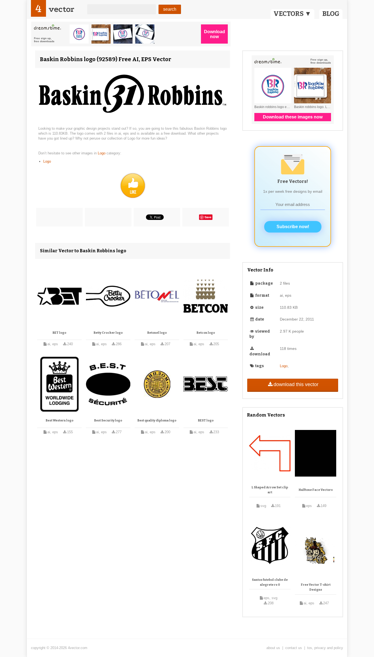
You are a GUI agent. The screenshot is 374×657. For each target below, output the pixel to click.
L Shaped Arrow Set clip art (270, 490)
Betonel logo (157, 333)
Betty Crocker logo (108, 333)
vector (61, 9)
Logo (102, 153)
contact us (293, 648)
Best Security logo (108, 420)
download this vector (296, 384)
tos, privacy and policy (325, 648)
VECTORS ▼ (292, 14)
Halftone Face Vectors (316, 490)
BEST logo (206, 420)
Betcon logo (206, 333)
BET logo (59, 333)
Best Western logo (59, 420)
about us (273, 648)
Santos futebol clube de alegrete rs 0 (270, 582)
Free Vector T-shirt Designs (315, 587)
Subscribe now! (293, 226)
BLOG (331, 14)
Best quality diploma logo (156, 420)
